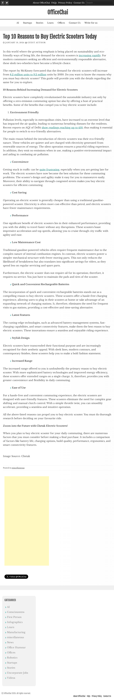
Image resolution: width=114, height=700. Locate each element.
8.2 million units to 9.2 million (28, 74)
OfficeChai (58, 12)
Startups (27, 22)
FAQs (54, 2)
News (10, 642)
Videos (11, 677)
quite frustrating (49, 169)
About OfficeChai (41, 2)
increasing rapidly (90, 55)
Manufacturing (16, 632)
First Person (14, 617)
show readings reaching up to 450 (62, 127)
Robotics (12, 657)
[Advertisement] (26, 521)
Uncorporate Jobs (17, 672)
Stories (39, 22)
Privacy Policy (65, 2)
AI (17, 22)
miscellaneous (18, 468)
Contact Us (79, 2)
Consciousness (15, 611)
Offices (61, 22)
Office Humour (16, 647)
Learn (50, 22)
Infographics (15, 622)
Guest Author (36, 42)
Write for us (90, 22)
